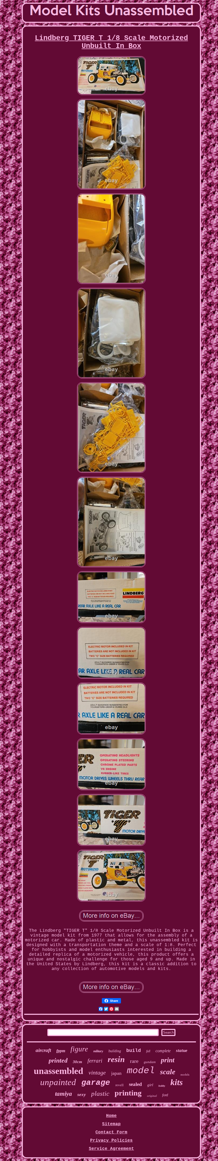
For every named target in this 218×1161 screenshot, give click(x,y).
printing (128, 1093)
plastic (100, 1093)
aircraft (43, 1050)
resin (116, 1059)
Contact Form (111, 1132)
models (185, 1074)
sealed (135, 1084)
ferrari (94, 1061)
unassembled (58, 1071)
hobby (161, 1085)
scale (167, 1072)
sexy (81, 1094)
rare (134, 1061)
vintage (97, 1072)
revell (119, 1085)
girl (150, 1085)
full (148, 1051)
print (167, 1060)
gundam (150, 1062)
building (114, 1051)
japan (116, 1073)
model (141, 1070)
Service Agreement (111, 1148)
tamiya (63, 1093)
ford (165, 1095)
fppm (60, 1051)
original (152, 1095)
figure (79, 1049)
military (98, 1051)
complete (163, 1051)
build (133, 1050)
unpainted (58, 1082)
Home (111, 1116)
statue (181, 1050)
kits (176, 1082)
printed (58, 1060)
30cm (77, 1062)
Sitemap (111, 1124)
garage (95, 1082)
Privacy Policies (111, 1140)
